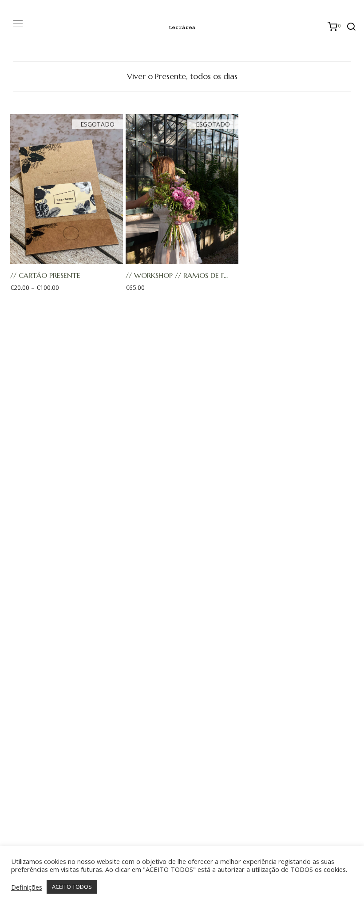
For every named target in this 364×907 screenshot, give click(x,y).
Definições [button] (26, 887)
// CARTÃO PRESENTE (45, 275)
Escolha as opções (62, 257)
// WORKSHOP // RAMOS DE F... (177, 275)
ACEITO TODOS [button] (72, 887)
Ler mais (177, 257)
